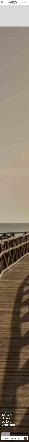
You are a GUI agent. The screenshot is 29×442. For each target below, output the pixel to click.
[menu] (2, 2)
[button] (25, 438)
